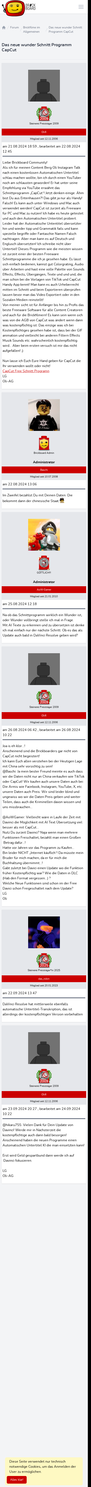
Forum (14, 27)
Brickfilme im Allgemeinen (31, 29)
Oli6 (43, 132)
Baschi (44, 470)
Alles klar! (16, 1479)
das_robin (44, 978)
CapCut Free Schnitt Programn (26, 371)
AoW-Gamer (44, 589)
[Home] (4, 27)
